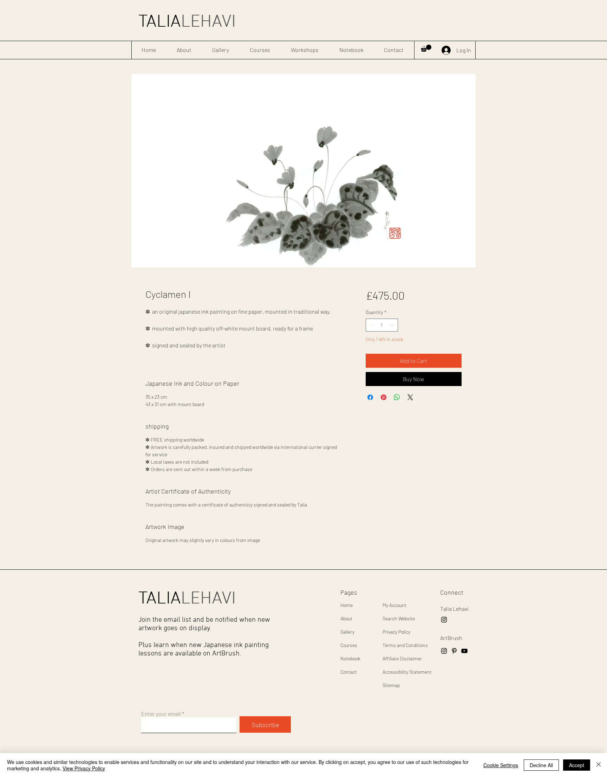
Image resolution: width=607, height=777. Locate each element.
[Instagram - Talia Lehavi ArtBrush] (444, 619)
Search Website (399, 618)
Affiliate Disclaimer (402, 658)
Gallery (347, 632)
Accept (576, 765)
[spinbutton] (382, 325)
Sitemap (391, 685)
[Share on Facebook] (370, 397)
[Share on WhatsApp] (397, 397)
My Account (394, 605)
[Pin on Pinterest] (383, 397)
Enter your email (161, 714)
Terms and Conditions (405, 645)
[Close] (598, 765)
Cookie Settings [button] (500, 765)
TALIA (187, 22)
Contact (348, 672)
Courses (348, 645)
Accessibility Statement (407, 672)
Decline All (541, 765)
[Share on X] (410, 397)
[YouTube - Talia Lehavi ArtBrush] (464, 651)
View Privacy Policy (84, 768)
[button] (426, 48)
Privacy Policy (396, 632)
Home (346, 605)
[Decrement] (371, 325)
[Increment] (392, 325)
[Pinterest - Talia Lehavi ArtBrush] (454, 651)
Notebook (350, 658)
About (346, 618)
